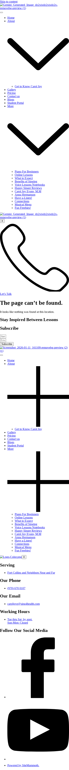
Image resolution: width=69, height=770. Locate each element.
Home (11, 17)
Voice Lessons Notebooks (30, 184)
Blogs (10, 99)
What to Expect (24, 178)
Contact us (13, 96)
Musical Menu (23, 204)
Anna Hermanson (25, 194)
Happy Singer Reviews (28, 188)
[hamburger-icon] (1, 12)
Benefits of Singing (26, 181)
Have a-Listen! (23, 197)
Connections (22, 201)
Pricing (11, 93)
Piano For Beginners (27, 171)
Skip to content (8, 1)
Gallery (11, 89)
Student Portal (15, 102)
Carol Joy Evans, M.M (28, 191)
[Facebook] (38, 697)
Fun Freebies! (23, 207)
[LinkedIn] (38, 759)
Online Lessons (24, 174)
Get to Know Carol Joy (28, 86)
